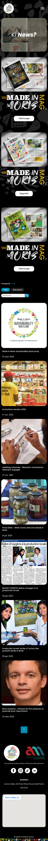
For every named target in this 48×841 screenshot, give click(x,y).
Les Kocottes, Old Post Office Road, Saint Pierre (24, 784)
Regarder (24, 193)
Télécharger (24, 118)
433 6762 (24, 788)
